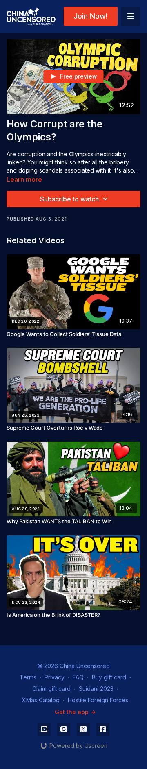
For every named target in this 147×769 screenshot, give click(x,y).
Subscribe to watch (69, 199)
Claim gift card (51, 688)
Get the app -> (75, 711)
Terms (28, 677)
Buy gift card (109, 677)
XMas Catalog (41, 700)
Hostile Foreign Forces (98, 700)
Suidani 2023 (96, 688)
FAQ (78, 677)
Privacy (55, 677)
